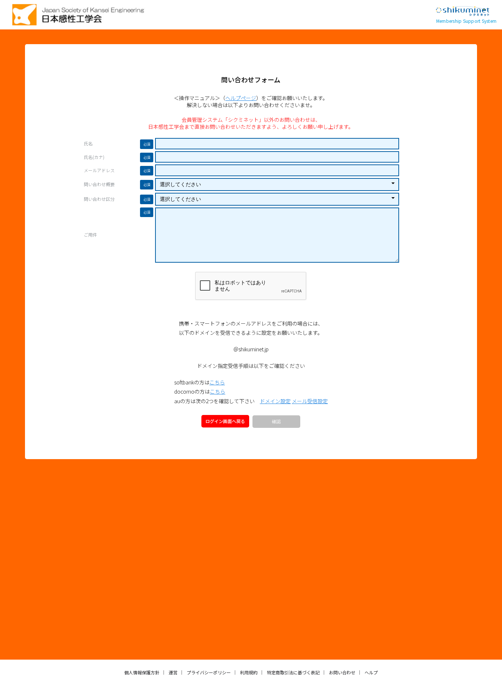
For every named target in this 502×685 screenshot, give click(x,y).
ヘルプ (371, 672)
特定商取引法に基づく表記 (293, 672)
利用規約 (249, 672)
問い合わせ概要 (99, 184)
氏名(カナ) (94, 157)
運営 (173, 672)
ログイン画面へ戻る (225, 421)
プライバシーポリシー (209, 672)
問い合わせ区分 (99, 199)
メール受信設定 (310, 401)
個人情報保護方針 (141, 672)
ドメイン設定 (275, 401)
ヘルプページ (240, 98)
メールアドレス (99, 170)
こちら (217, 382)
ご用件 (90, 235)
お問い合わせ (342, 672)
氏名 (88, 143)
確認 (276, 421)
